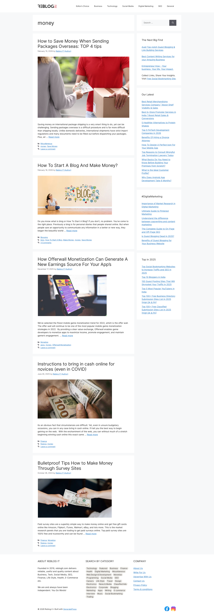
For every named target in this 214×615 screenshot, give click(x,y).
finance (43, 444)
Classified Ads (120, 584)
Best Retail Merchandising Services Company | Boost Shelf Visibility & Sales (158, 104)
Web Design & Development (99, 574)
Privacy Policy (140, 585)
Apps (100, 590)
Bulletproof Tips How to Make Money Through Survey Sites (75, 465)
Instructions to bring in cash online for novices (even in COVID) (76, 366)
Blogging (44, 237)
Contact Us (139, 581)
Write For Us (139, 572)
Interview (91, 593)
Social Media (128, 6)
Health (89, 571)
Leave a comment (47, 149)
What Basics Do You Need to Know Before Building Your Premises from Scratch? (156, 162)
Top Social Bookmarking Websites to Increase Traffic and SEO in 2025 (158, 269)
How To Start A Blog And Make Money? (78, 165)
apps (42, 345)
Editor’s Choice (82, 6)
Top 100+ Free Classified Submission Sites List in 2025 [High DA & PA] (156, 309)
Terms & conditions (142, 589)
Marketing (91, 590)
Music (100, 593)
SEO (160, 6)
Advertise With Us (142, 576)
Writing (108, 590)
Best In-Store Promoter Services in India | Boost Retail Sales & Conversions (159, 115)
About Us (138, 568)
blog (42, 240)
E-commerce (119, 590)
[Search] (172, 23)
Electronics (91, 584)
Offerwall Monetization (61, 345)
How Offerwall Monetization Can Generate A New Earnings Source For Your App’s (83, 261)
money (43, 146)
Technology (112, 6)
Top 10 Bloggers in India (153, 277)
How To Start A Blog (53, 240)
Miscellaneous (46, 143)
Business (98, 6)
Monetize (44, 342)
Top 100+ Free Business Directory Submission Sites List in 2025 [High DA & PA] (158, 299)
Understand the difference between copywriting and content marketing (158, 221)
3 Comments (45, 243)
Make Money (68, 240)
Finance (43, 441)
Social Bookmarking (113, 593)
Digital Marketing (145, 6)
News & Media (105, 584)
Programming (92, 578)
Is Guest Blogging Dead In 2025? (158, 236)
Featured (103, 568)
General (170, 6)
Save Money (52, 146)
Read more (54, 137)
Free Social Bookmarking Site (161, 78)
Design (118, 581)
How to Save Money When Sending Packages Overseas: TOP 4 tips (73, 43)
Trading (90, 597)
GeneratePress (70, 609)
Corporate (103, 587)
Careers (90, 581)
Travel (109, 581)
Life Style (100, 581)
